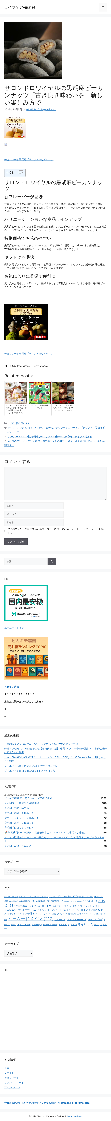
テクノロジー (44, 910)
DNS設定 (57, 901)
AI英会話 (43, 901)
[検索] (52, 561)
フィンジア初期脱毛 (69, 913)
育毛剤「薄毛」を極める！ (19, 822)
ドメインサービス (75, 910)
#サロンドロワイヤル (31, 427)
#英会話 (13, 901)
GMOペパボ (79, 901)
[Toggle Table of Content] (19, 172)
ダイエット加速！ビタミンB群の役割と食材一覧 (31, 765)
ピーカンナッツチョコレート (62, 427)
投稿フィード (11, 1077)
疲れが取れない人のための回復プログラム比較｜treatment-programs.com (47, 1102)
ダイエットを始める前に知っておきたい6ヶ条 (29, 770)
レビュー (60, 919)
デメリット (59, 910)
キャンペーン (90, 906)
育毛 (74, 925)
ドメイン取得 (93, 909)
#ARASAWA (11, 897)
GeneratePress (75, 1116)
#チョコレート (85, 897)
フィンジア (47, 913)
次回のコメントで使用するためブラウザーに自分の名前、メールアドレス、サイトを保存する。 (57, 531)
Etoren (68, 901)
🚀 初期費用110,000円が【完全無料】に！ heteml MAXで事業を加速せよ (45, 832)
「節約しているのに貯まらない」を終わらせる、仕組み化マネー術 (41, 743)
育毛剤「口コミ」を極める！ (20, 827)
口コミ (25, 924)
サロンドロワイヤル (19, 423)
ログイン (9, 1072)
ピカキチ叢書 (11, 686)
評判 (98, 924)
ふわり (92, 901)
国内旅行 (37, 925)
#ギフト (12, 427)
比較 (54, 925)
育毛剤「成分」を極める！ (19, 813)
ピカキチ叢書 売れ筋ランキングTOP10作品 (28, 798)
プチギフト (86, 427)
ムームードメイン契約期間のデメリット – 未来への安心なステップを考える (50, 436)
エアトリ (49, 906)
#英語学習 (27, 901)
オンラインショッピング (70, 906)
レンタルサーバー (77, 919)
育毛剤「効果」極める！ (17, 808)
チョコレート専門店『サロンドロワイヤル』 (28, 159)
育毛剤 (85, 924)
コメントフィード (14, 1082)
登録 (6, 1067)
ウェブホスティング (28, 906)
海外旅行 (64, 924)
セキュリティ (27, 909)
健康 (15, 924)
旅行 (47, 924)
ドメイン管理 (28, 913)
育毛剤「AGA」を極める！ (19, 846)
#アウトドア (27, 896)
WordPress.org (12, 1087)
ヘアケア (87, 914)
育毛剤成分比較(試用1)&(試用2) (21, 803)
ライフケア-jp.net (19, 7)
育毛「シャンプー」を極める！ (21, 817)
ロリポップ (95, 919)
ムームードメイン (14, 627)
